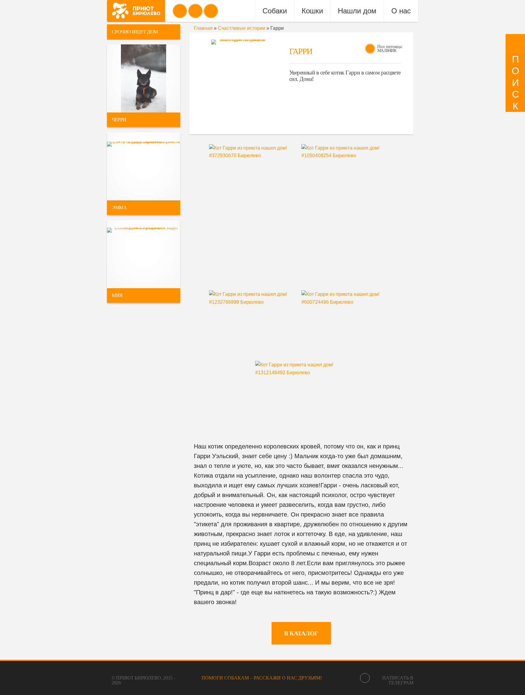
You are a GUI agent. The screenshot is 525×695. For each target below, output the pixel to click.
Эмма (119, 207)
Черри (119, 119)
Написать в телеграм (397, 680)
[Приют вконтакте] (180, 11)
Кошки (312, 11)
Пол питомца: (390, 46)
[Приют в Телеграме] (211, 11)
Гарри (300, 51)
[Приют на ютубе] (195, 11)
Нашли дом (357, 11)
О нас (401, 11)
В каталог (301, 633)
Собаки (274, 11)
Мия (117, 295)
